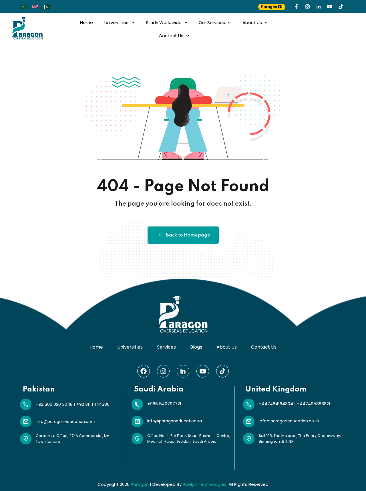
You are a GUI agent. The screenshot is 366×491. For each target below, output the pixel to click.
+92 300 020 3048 (54, 404)
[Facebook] (143, 371)
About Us (252, 22)
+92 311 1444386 (93, 404)
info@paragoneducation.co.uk (289, 421)
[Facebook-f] (296, 6)
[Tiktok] (341, 6)
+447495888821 (313, 404)
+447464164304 (276, 404)
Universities (116, 22)
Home (86, 22)
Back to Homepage (188, 235)
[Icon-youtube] (202, 371)
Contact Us (171, 36)
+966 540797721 (164, 404)
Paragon (140, 484)
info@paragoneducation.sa (174, 421)
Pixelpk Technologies (204, 484)
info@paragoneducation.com (65, 421)
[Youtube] (330, 6)
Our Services (212, 22)
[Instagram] (307, 6)
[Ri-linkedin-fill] (318, 6)
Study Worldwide (164, 22)
